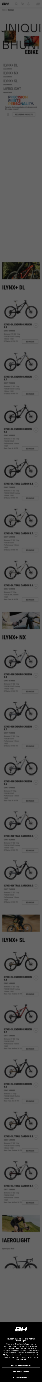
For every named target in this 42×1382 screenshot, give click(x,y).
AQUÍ (5, 1355)
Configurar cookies (21, 1371)
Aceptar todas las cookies (21, 1365)
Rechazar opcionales (21, 1377)
